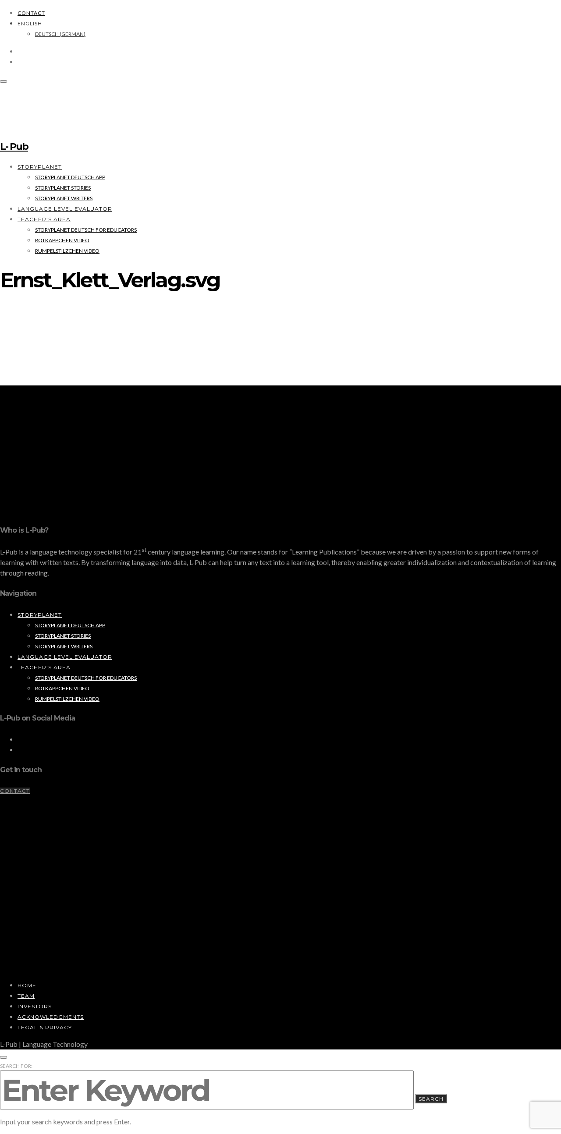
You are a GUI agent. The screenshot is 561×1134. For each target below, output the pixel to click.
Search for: (16, 1066)
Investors (35, 1006)
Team (26, 996)
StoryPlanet (40, 166)
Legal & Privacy (45, 1027)
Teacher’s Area (44, 219)
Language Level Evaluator (65, 208)
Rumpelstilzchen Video (67, 250)
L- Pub (14, 146)
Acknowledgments (51, 1017)
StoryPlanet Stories (63, 187)
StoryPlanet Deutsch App (70, 177)
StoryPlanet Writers (63, 198)
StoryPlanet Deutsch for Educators (86, 229)
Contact (31, 13)
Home (27, 985)
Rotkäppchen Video (62, 240)
